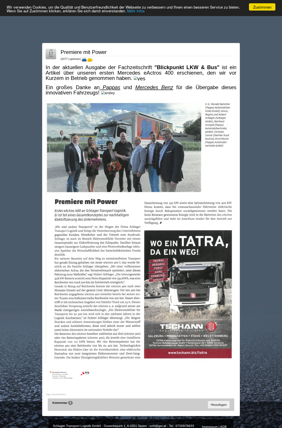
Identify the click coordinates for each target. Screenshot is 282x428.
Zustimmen (262, 7)
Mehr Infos (136, 11)
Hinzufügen (219, 404)
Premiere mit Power (84, 52)
